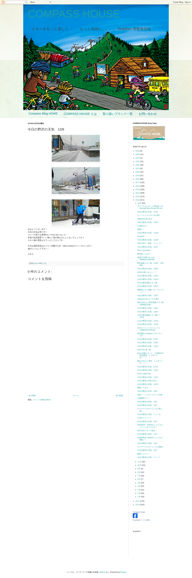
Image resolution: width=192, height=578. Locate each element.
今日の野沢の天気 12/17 (147, 339)
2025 (137, 154)
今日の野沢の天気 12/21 (147, 308)
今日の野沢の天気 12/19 (147, 321)
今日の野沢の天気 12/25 (147, 276)
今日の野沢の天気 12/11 (147, 381)
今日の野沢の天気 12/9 (147, 391)
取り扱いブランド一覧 (118, 113)
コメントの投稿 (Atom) (41, 400)
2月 (139, 493)
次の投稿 (32, 395)
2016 (137, 186)
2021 (137, 168)
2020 (137, 172)
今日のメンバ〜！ (144, 418)
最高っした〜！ (143, 454)
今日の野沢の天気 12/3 (147, 443)
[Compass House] (135, 517)
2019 (137, 176)
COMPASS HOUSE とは (80, 113)
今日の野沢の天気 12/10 (147, 384)
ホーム (75, 395)
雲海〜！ (140, 229)
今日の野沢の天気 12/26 (147, 269)
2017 (137, 182)
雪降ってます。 (143, 388)
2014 (137, 193)
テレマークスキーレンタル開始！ (150, 447)
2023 (137, 161)
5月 (139, 483)
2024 (137, 158)
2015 (137, 189)
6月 (139, 479)
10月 (140, 465)
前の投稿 (119, 395)
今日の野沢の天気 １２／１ (149, 457)
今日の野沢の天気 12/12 (147, 377)
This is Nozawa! (143, 250)
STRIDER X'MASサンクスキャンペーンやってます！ (150, 426)
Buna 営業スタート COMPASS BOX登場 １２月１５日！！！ (150, 355)
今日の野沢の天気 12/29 (147, 233)
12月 (140, 203)
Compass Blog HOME (43, 113)
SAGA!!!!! (140, 236)
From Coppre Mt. (144, 374)
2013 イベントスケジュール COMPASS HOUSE (149, 329)
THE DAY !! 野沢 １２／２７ (149, 243)
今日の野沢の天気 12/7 (147, 405)
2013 (137, 197)
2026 (137, 151)
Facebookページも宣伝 (141, 520)
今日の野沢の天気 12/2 (147, 450)
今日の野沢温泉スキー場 (148, 283)
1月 (139, 497)
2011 (137, 501)
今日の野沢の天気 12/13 (147, 370)
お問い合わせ (148, 113)
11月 (140, 462)
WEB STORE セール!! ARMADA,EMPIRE (146, 258)
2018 (137, 179)
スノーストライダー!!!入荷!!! (148, 215)
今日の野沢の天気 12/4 (147, 434)
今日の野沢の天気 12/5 (147, 421)
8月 (139, 472)
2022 (137, 165)
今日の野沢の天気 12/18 (147, 324)
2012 (137, 200)
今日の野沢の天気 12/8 (147, 402)
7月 (139, 476)
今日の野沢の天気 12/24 (147, 279)
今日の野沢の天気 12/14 (147, 367)
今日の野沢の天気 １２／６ (149, 414)
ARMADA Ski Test (144, 219)
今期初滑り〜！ (143, 398)
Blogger (123, 572)
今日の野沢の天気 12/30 (147, 222)
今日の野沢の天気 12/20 (147, 312)
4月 (139, 486)
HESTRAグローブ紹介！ (147, 431)
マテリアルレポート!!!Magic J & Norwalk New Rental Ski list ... (150, 207)
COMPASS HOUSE (74, 14)
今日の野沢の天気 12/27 (147, 247)
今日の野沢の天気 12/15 (147, 346)
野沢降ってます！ (144, 254)
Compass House (139, 512)
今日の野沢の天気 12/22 (147, 295)
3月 (139, 490)
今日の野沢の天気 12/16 (147, 343)
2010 (137, 505)
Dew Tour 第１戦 (144, 350)
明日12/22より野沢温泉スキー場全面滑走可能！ (150, 303)
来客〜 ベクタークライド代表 (149, 395)
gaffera (102, 572)
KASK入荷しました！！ (146, 272)
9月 (139, 469)
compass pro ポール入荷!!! (148, 299)
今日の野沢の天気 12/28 (147, 240)
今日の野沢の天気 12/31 (147, 212)
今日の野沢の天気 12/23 (147, 286)
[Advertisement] (76, 370)
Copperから (142, 226)
